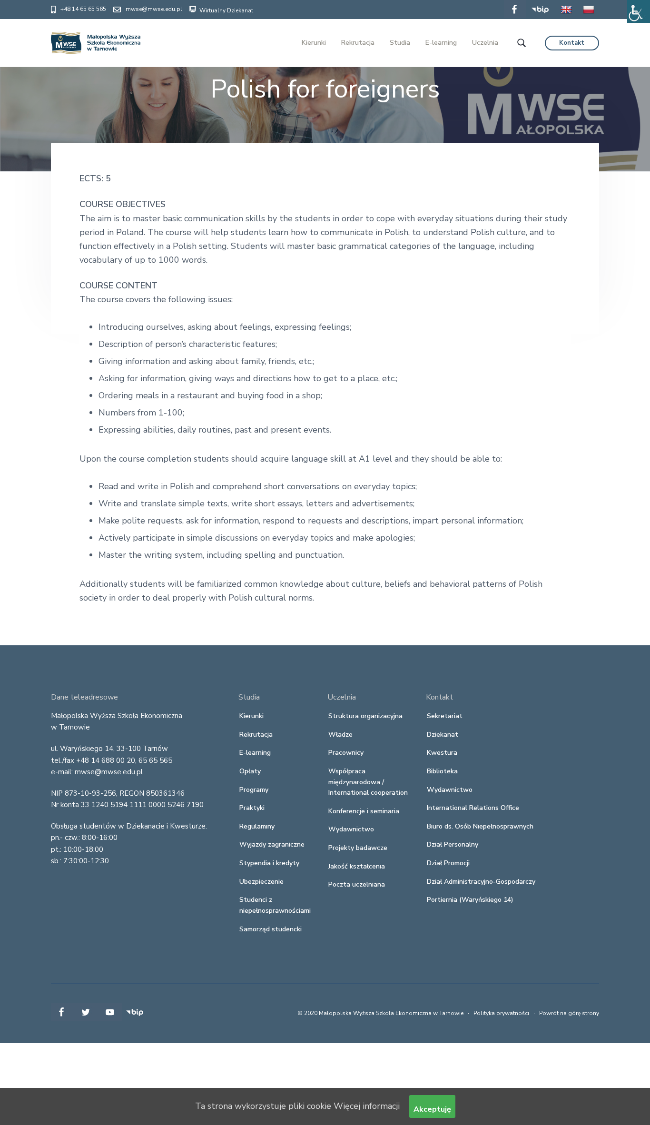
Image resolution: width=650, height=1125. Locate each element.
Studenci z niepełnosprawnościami (275, 905)
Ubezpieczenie (261, 881)
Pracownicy (346, 752)
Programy (253, 789)
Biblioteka (442, 771)
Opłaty (250, 771)
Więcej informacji (367, 1106)
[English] (566, 16)
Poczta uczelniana (356, 884)
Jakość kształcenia (356, 866)
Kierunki (251, 715)
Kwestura (442, 752)
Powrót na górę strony (569, 1013)
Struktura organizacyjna (365, 715)
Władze (340, 734)
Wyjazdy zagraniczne (272, 844)
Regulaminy (257, 826)
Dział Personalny (452, 844)
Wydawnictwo (351, 829)
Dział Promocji (448, 863)
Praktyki (252, 807)
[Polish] (588, 16)
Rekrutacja (256, 734)
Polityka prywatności (501, 1013)
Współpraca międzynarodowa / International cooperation (368, 782)
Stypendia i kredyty (269, 863)
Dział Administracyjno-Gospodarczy (481, 881)
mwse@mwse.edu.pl (154, 9)
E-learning (255, 752)
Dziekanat (442, 734)
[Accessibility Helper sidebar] (638, 11)
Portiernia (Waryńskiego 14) (470, 899)
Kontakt (571, 43)
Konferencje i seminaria (363, 811)
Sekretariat (445, 715)
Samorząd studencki (270, 929)
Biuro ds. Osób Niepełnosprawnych (480, 826)
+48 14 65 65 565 (83, 9)
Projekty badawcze (357, 847)
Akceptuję (432, 1109)
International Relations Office (473, 807)
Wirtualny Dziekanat (225, 10)
